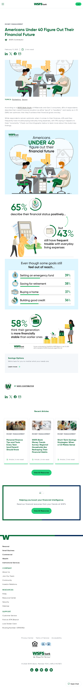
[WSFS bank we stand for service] (41, 655)
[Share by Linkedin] (6, 53)
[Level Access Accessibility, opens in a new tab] (46, 644)
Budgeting (16, 99)
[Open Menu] (2, 4)
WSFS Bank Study (25, 108)
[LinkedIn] (31, 670)
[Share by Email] (19, 53)
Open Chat (73, 684)
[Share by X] (10, 53)
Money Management (14, 24)
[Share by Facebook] (15, 53)
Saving (24, 99)
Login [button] (78, 4)
